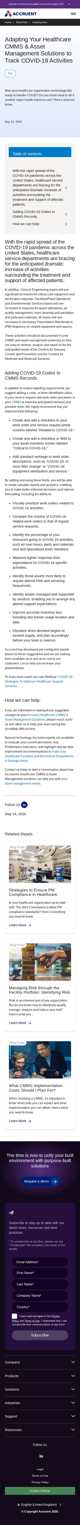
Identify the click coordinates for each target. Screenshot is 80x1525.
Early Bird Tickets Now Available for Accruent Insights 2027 (36, 4)
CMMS (16, 402)
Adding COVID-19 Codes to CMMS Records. (34, 214)
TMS (10, 73)
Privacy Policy (40, 1482)
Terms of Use (32, 1320)
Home (8, 22)
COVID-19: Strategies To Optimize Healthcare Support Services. (39, 681)
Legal (40, 1469)
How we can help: (26, 224)
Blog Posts (22, 22)
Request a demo (36, 1181)
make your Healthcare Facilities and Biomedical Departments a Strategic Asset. (39, 756)
